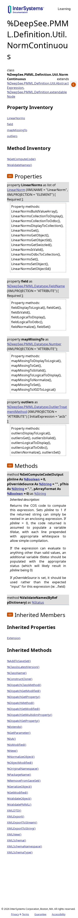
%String (45, 484)
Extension (13, 638)
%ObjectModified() (20, 763)
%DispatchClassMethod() (24, 685)
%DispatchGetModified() (24, 691)
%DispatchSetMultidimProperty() (29, 715)
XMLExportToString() (21, 828)
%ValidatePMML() (19, 804)
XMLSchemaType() (20, 852)
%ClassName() (17, 673)
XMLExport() (15, 816)
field (10, 124)
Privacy (15, 914)
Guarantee (40, 914)
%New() (12, 751)
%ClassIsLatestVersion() (23, 667)
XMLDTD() (14, 810)
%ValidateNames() (19, 165)
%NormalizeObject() (21, 757)
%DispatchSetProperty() (23, 721)
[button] (10, 176)
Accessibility (58, 914)
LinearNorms (16, 118)
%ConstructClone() (19, 679)
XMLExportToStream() (22, 822)
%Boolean (32, 479)
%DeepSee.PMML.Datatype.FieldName (36, 286)
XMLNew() (14, 834)
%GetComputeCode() (21, 159)
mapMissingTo (17, 130)
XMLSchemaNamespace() (24, 846)
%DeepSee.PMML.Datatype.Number (34, 344)
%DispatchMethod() (20, 703)
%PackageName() (19, 774)
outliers (12, 136)
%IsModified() (16, 745)
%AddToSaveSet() (19, 661)
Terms (25, 914)
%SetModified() (17, 792)
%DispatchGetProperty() (23, 697)
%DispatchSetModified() (23, 709)
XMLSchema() (16, 840)
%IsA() (11, 739)
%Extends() (14, 727)
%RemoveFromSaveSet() (24, 780)
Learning (64, 9)
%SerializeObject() (19, 786)
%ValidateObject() (19, 798)
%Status (38, 602)
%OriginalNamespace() (23, 768)
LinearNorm (16, 190)
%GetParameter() (19, 733)
